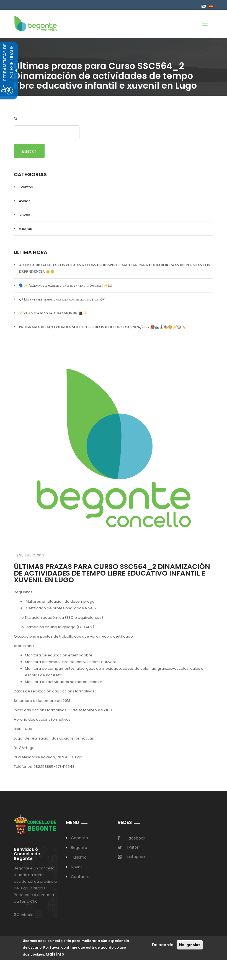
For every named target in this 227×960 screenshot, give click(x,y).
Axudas (25, 228)
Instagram (136, 856)
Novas (24, 214)
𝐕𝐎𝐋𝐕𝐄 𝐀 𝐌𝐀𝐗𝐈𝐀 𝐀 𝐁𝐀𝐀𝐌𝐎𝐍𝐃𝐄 (53, 313)
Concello (79, 838)
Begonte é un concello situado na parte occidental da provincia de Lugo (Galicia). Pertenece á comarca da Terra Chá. (35, 885)
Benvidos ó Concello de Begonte (27, 854)
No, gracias (189, 945)
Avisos (24, 201)
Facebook (136, 838)
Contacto (24, 914)
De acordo (163, 945)
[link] (35, 23)
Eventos (26, 187)
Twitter (133, 847)
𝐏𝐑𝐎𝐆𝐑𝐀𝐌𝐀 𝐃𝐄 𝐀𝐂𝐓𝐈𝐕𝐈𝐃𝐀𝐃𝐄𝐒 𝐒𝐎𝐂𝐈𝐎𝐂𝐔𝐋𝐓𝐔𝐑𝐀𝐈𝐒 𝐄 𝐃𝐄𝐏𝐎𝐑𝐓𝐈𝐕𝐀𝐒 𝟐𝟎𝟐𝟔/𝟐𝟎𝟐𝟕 (102, 327)
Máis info (55, 954)
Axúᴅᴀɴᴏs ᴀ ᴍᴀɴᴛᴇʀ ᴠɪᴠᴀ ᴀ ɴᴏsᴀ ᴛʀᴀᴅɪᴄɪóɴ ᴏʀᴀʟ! (65, 285)
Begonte (79, 847)
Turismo (79, 857)
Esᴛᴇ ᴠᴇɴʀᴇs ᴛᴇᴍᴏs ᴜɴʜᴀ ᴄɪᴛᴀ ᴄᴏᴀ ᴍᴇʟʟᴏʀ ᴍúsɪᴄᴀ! (62, 299)
